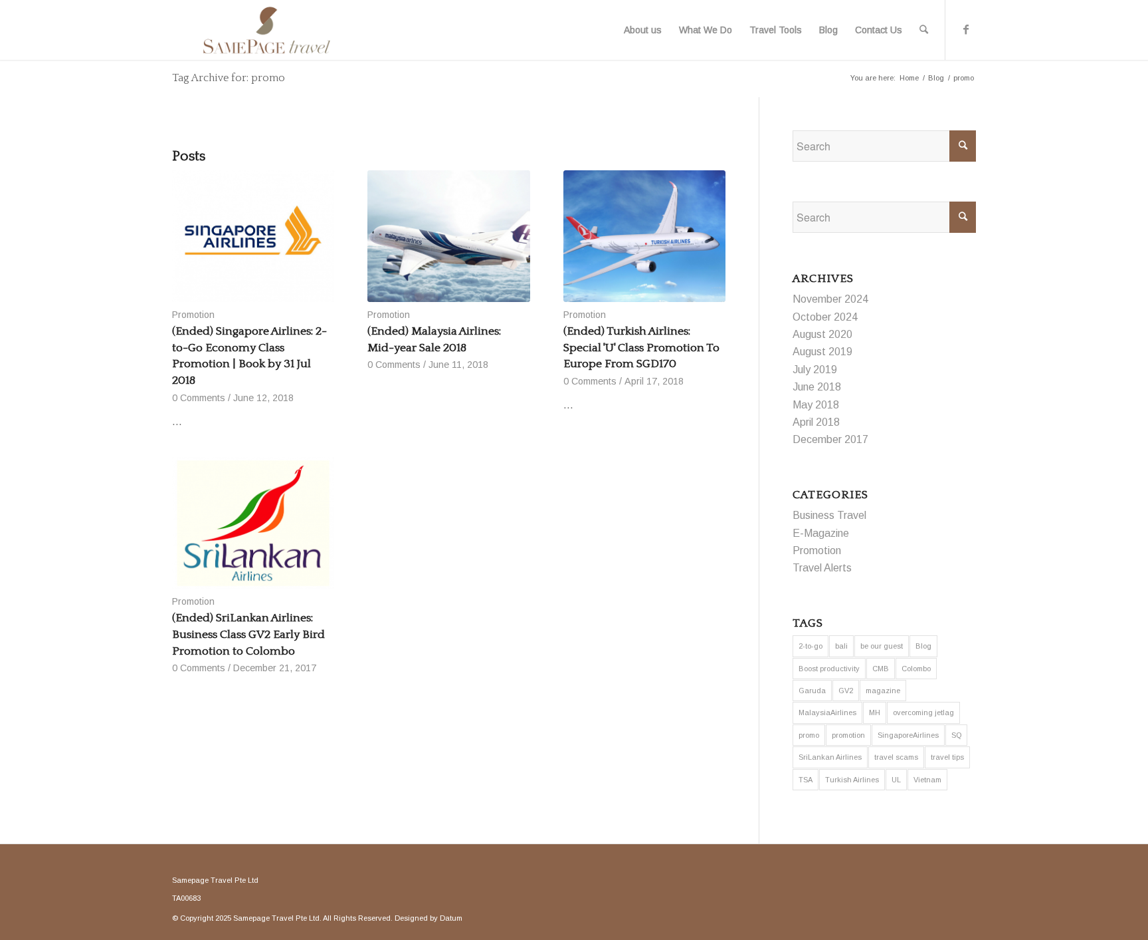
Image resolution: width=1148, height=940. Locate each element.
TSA (806, 780)
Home (909, 78)
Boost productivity (829, 669)
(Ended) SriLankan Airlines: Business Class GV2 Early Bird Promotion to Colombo (248, 634)
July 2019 (815, 369)
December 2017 (830, 439)
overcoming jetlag (923, 712)
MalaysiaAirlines (827, 712)
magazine (883, 691)
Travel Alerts (822, 567)
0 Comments (198, 397)
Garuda (812, 691)
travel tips (947, 757)
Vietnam (927, 780)
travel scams (896, 757)
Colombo (916, 669)
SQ (956, 735)
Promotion (193, 314)
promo (809, 735)
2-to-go (810, 646)
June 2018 (817, 386)
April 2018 (816, 422)
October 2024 (825, 317)
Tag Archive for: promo (228, 78)
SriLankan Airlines (830, 757)
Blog (936, 78)
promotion (848, 735)
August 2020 (822, 334)
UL (896, 780)
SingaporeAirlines (908, 735)
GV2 (845, 691)
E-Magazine (821, 533)
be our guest (881, 646)
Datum (451, 918)
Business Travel (829, 515)
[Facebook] (966, 29)
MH (874, 712)
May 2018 (816, 404)
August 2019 (822, 351)
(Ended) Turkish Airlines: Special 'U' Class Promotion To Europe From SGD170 (641, 348)
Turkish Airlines (852, 780)
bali (841, 646)
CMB (880, 669)
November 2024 (830, 299)
